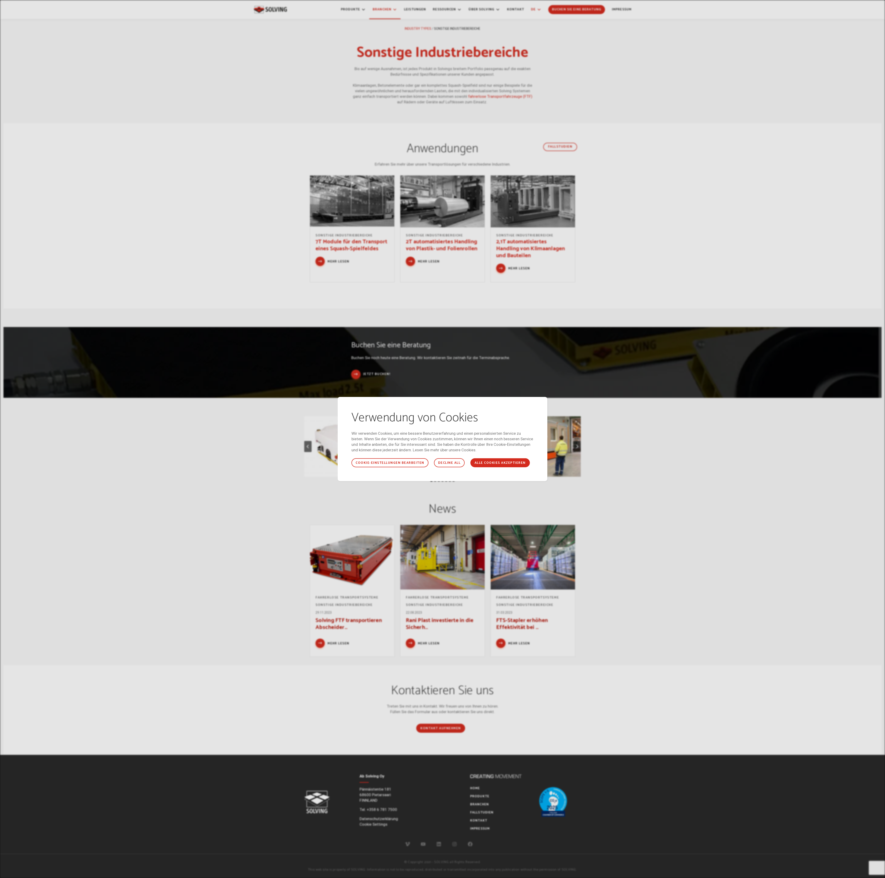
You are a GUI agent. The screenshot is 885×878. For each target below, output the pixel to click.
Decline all (449, 463)
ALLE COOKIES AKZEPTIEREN (500, 463)
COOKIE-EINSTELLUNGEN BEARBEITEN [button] (390, 463)
